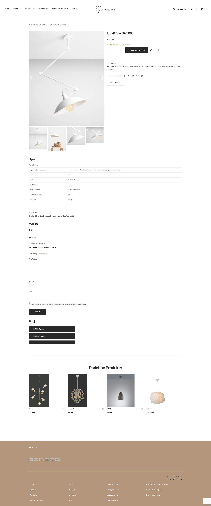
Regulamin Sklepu (36, 500)
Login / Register (181, 9)
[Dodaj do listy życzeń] (151, 50)
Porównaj (158, 50)
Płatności (33, 495)
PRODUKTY (16, 8)
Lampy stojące (112, 500)
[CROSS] (47, 390)
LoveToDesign (33, 25)
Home (7, 8)
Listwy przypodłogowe (154, 490)
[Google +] (137, 75)
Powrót (116, 82)
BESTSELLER (119, 66)
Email (31, 292)
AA (116, 70)
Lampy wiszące (112, 490)
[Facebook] (124, 75)
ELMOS (64, 25)
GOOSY (149, 409)
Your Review (33, 259)
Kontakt (75, 8)
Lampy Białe (129, 66)
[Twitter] (128, 75)
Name (31, 282)
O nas (32, 485)
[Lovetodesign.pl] (105, 9)
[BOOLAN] (86, 390)
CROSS (31, 409)
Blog (70, 500)
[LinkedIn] (142, 75)
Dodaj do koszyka (138, 50)
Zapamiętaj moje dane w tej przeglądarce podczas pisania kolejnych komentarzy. (57, 304)
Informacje (42, 8)
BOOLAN (71, 409)
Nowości (72, 490)
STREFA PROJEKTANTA (60, 8)
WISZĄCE (43, 25)
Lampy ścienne (112, 495)
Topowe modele (54, 25)
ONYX (109, 409)
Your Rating (33, 254)
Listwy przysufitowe (153, 495)
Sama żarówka (139, 66)
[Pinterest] (133, 75)
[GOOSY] (164, 390)
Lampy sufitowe (113, 485)
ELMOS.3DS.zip (39, 336)
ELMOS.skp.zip (38, 329)
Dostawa (33, 490)
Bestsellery (73, 495)
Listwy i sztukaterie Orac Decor (157, 485)
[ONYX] (125, 390)
